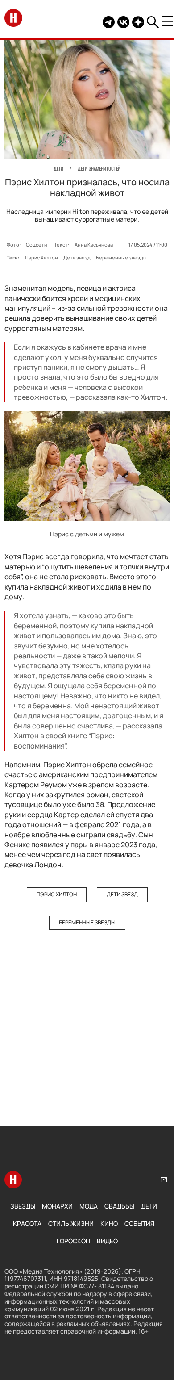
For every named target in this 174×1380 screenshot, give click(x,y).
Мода (88, 1206)
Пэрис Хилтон (41, 257)
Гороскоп (73, 1241)
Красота (27, 1223)
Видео (107, 1241)
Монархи (57, 1206)
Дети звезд (77, 257)
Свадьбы (119, 1206)
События (139, 1223)
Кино (109, 1223)
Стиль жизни (71, 1223)
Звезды (22, 1206)
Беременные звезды (121, 257)
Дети (149, 1206)
